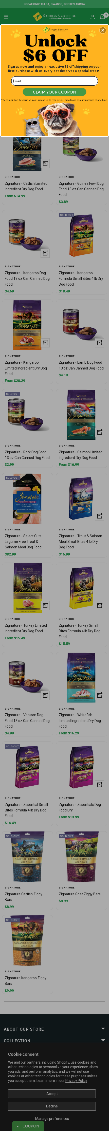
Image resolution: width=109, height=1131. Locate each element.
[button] (103, 30)
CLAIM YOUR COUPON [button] (54, 91)
